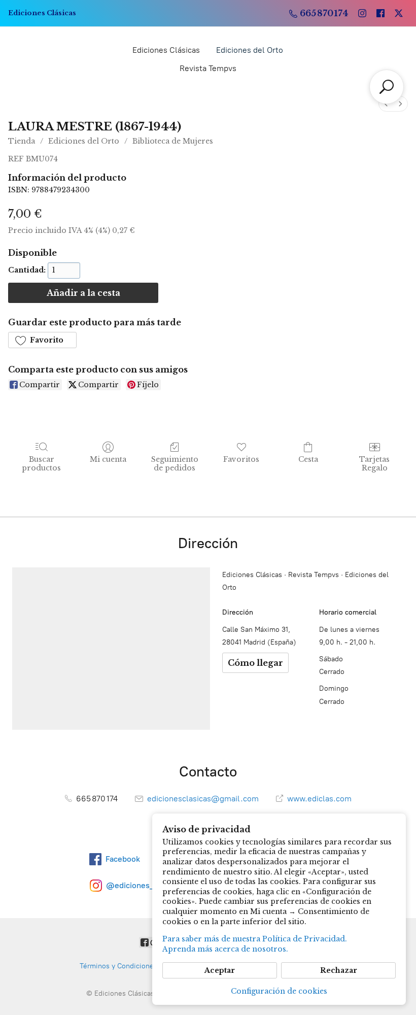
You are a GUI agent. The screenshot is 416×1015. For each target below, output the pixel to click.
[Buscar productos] (386, 87)
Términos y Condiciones (118, 966)
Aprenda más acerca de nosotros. (225, 949)
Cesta (308, 459)
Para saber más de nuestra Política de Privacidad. (254, 938)
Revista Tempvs (208, 68)
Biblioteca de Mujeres (172, 141)
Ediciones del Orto (249, 50)
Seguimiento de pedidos (174, 463)
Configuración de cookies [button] (279, 991)
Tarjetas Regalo (374, 463)
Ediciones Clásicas (166, 50)
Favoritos (241, 459)
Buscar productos (41, 463)
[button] (42, 340)
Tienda (21, 141)
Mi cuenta (108, 459)
